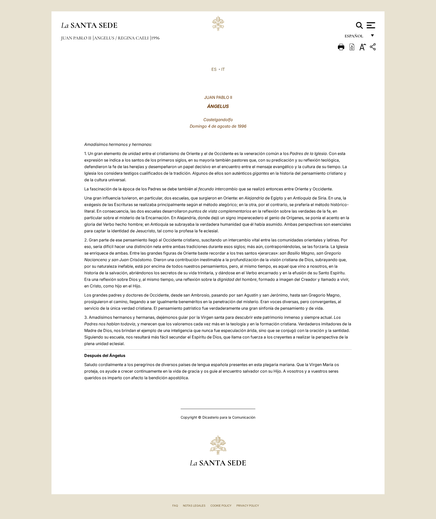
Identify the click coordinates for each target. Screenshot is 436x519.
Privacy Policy (247, 505)
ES (213, 69)
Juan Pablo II (76, 38)
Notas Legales (194, 505)
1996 (155, 38)
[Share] (373, 47)
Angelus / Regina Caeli (122, 38)
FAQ (175, 505)
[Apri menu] (370, 25)
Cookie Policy (220, 505)
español (356, 37)
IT (223, 69)
